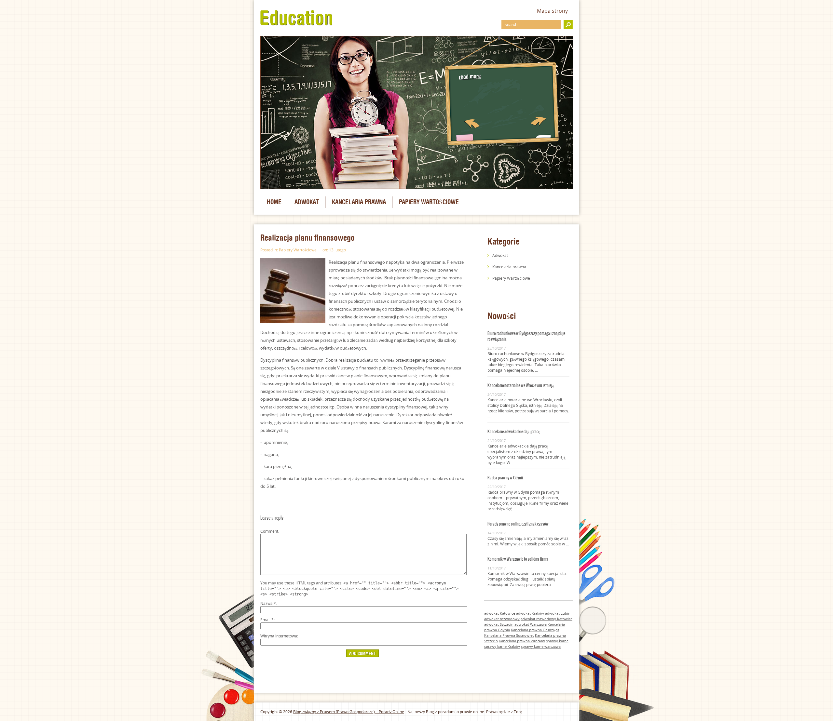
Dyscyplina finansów (279, 360)
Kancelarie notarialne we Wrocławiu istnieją (520, 385)
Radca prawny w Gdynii (505, 478)
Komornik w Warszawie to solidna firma (517, 559)
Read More (470, 76)
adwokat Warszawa (530, 624)
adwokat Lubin (557, 613)
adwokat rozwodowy (502, 619)
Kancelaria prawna (359, 202)
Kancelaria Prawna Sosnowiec (509, 635)
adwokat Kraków (530, 613)
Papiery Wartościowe (429, 202)
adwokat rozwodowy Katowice (546, 619)
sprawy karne (557, 641)
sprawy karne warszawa (541, 646)
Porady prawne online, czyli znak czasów (518, 524)
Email (267, 619)
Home (274, 202)
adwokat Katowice (499, 613)
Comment (269, 531)
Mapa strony (552, 10)
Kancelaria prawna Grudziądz (535, 630)
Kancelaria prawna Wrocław (522, 641)
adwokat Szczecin (498, 624)
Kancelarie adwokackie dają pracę (513, 431)
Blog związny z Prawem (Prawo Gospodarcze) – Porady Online (348, 711)
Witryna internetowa (278, 636)
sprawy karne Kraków (502, 646)
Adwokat (306, 202)
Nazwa (268, 603)
